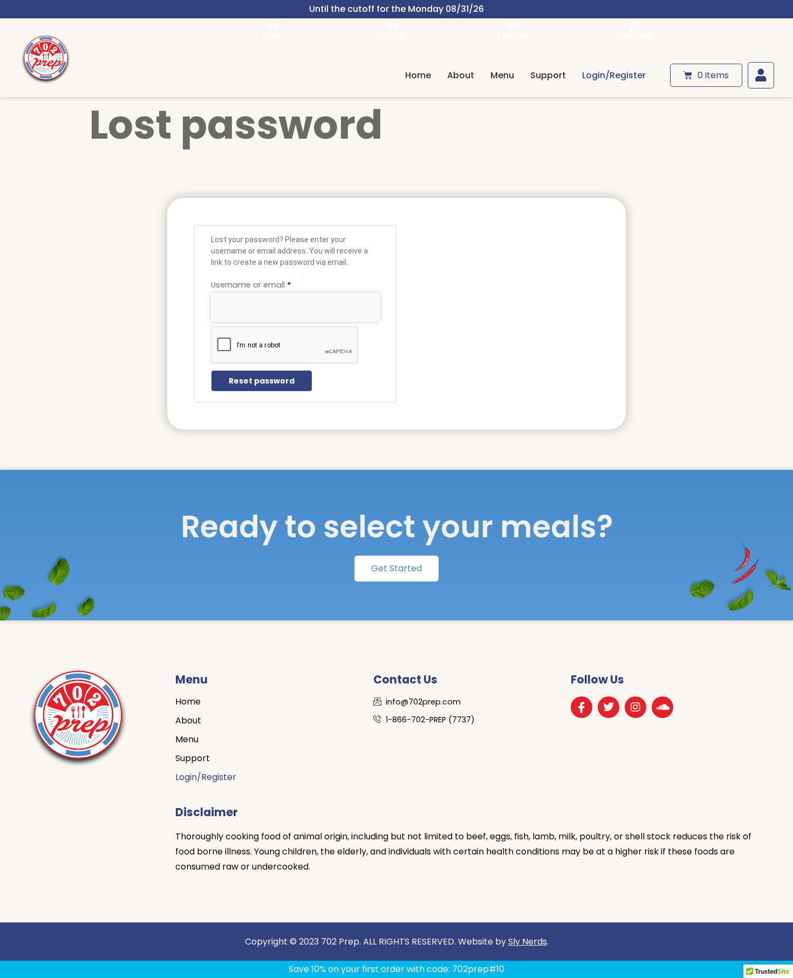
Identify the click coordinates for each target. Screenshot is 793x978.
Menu (502, 75)
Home (418, 75)
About (460, 75)
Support (548, 75)
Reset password (262, 380)
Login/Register (614, 75)
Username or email (268, 283)
